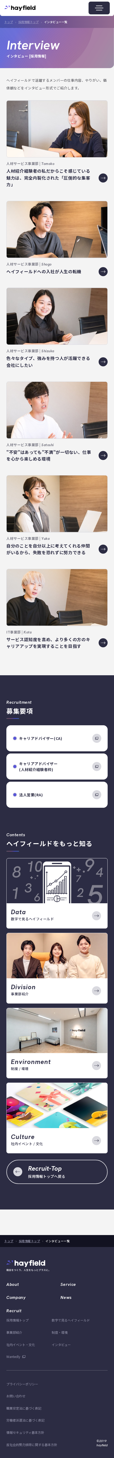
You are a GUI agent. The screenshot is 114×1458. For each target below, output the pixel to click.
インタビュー (61, 1344)
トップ (8, 22)
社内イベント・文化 (20, 1344)
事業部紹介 (14, 1332)
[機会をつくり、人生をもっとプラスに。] (31, 1265)
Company (15, 1297)
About (12, 1284)
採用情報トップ (28, 22)
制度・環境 (60, 1332)
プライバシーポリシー (22, 1384)
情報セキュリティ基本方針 (25, 1432)
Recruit (13, 1311)
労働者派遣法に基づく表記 (25, 1420)
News (66, 1297)
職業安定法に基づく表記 (23, 1408)
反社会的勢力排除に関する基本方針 (31, 1444)
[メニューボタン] (99, 8)
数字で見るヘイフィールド (71, 1320)
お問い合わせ (15, 1396)
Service (68, 1284)
